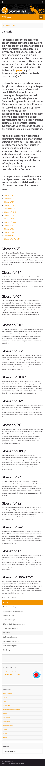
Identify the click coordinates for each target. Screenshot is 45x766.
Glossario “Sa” (9, 229)
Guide (12, 26)
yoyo (19, 70)
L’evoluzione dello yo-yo (11, 641)
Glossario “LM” (9, 215)
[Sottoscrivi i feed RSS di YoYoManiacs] (3, 1)
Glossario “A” (9, 195)
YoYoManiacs (7, 17)
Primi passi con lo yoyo (10, 607)
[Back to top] (40, 761)
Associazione (7, 693)
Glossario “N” (9, 219)
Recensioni (6, 721)
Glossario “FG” (9, 209)
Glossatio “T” (9, 236)
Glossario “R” (9, 225)
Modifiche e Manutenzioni (11, 709)
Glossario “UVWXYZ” (12, 239)
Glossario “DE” (9, 205)
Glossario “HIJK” (10, 212)
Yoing (5, 737)
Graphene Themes (19, 763)
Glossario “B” (9, 199)
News (5, 713)
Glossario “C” (9, 202)
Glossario (6, 633)
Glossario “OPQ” (10, 222)
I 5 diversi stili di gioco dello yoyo (14, 624)
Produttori (6, 717)
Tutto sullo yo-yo (9, 620)
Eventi (5, 697)
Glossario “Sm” (9, 232)
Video (5, 733)
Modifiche (6, 650)
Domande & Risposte (10, 646)
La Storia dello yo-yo (10, 637)
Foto (4, 701)
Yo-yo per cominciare (10, 628)
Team (5, 729)
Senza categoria (8, 725)
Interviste (6, 705)
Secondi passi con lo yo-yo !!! (13, 611)
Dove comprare (8, 615)
